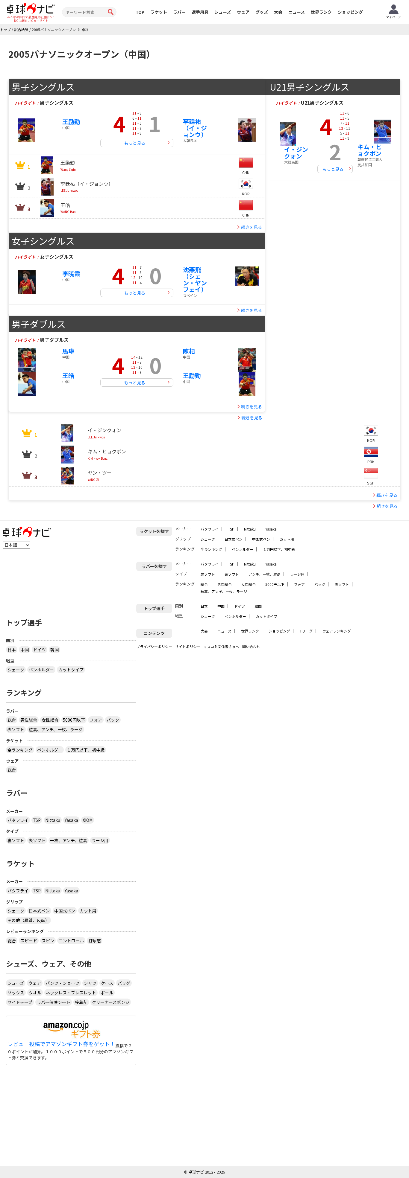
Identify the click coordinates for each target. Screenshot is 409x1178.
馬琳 (68, 351)
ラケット (158, 12)
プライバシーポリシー (154, 646)
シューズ (222, 12)
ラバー (179, 12)
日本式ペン (234, 539)
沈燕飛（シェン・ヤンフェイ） (195, 279)
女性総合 (248, 584)
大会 (278, 12)
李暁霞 (71, 273)
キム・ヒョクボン (369, 150)
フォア (299, 584)
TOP (140, 12)
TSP (231, 528)
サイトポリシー (187, 646)
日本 (204, 606)
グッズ (261, 12)
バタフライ (210, 528)
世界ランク (321, 12)
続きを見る (251, 227)
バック (319, 584)
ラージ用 (297, 574)
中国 (221, 606)
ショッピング (350, 12)
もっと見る (134, 143)
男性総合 (224, 584)
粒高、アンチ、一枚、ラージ (224, 591)
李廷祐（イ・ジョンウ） (195, 128)
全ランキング (211, 549)
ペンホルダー (242, 549)
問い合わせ (251, 646)
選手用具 (200, 12)
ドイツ (239, 606)
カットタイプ (266, 616)
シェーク (208, 539)
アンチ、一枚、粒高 (265, 574)
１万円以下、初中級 (279, 549)
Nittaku (250, 528)
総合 (204, 584)
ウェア (243, 12)
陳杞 (189, 351)
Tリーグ (306, 630)
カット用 (287, 539)
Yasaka (271, 528)
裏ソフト (208, 574)
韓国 (258, 606)
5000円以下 (274, 584)
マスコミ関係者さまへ (221, 646)
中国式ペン (261, 539)
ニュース (296, 12)
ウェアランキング (336, 630)
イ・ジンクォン (296, 152)
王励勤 (71, 121)
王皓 (68, 375)
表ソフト (232, 574)
